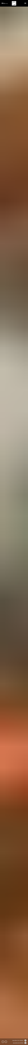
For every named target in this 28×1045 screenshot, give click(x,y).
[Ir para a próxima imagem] (6, 1041)
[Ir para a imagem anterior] (3, 1041)
